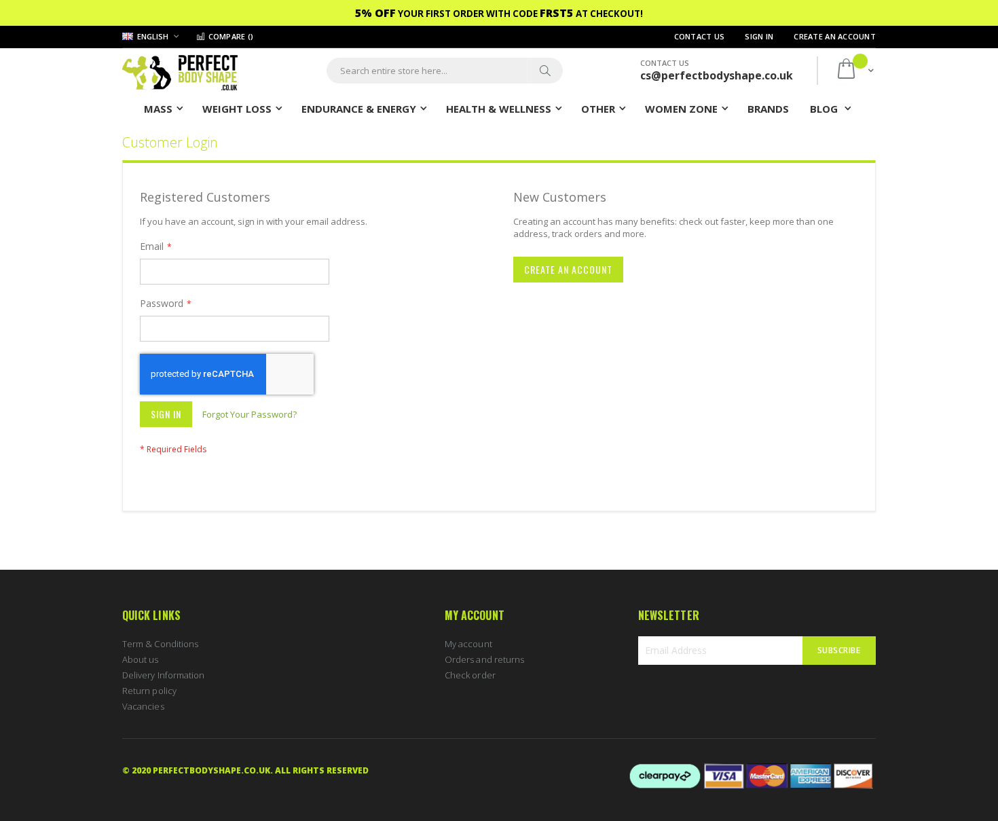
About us (140, 659)
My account (468, 644)
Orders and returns (484, 659)
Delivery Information (163, 675)
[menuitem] (768, 108)
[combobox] (444, 70)
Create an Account (835, 36)
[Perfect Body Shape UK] (180, 71)
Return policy (149, 691)
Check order (470, 675)
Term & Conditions (160, 644)
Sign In (759, 36)
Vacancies (143, 706)
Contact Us (699, 36)
